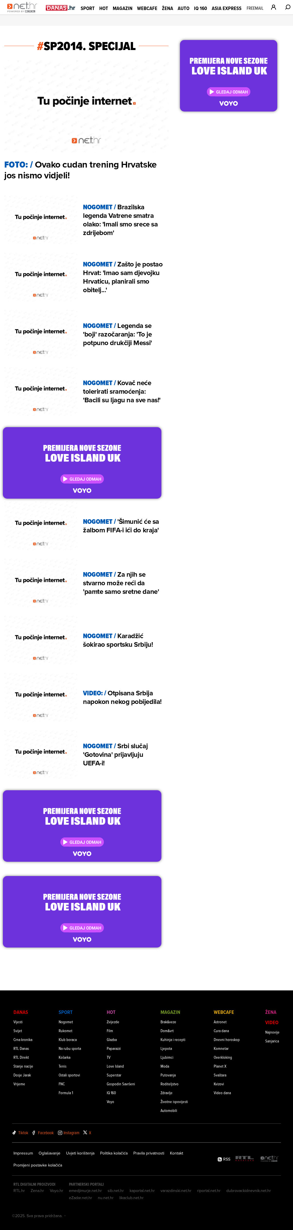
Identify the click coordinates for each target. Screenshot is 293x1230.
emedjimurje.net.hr (85, 1190)
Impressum (23, 1153)
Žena (167, 8)
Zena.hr (37, 1190)
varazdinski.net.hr (176, 1190)
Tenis (62, 1066)
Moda (165, 1066)
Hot (103, 8)
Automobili (169, 1110)
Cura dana (221, 1030)
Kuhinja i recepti (173, 1039)
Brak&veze (168, 1021)
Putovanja (168, 1075)
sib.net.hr (116, 1190)
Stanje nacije (23, 1066)
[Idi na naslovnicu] (23, 13)
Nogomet (66, 1021)
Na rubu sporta (70, 1048)
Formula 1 (66, 1092)
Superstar (114, 1075)
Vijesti (18, 1021)
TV (108, 1057)
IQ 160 (200, 8)
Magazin (122, 8)
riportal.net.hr (209, 1190)
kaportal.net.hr (142, 1190)
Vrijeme (19, 1083)
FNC (62, 1083)
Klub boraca (68, 1039)
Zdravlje (167, 1092)
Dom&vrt (167, 1030)
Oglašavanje (49, 1153)
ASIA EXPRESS (226, 8)
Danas (20, 1012)
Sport (88, 8)
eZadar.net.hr (80, 1198)
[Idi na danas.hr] (61, 7)
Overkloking (223, 1057)
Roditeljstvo (170, 1083)
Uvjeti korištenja (80, 1153)
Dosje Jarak (22, 1075)
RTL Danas (21, 1048)
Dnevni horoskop (227, 1039)
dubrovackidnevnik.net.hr (248, 1190)
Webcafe (147, 8)
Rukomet (65, 1030)
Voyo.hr (56, 1190)
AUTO (183, 8)
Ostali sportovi (69, 1075)
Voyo (110, 1101)
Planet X (220, 1066)
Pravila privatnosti (148, 1153)
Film (110, 1030)
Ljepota (166, 1048)
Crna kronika (22, 1039)
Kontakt (176, 1153)
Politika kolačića (114, 1153)
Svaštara (220, 1075)
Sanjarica (272, 1041)
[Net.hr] (269, 1159)
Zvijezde (113, 1021)
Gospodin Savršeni (121, 1083)
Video (271, 1022)
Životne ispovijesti (174, 1101)
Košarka (64, 1057)
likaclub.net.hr (131, 1198)
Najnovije (272, 1032)
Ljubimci (167, 1057)
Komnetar (221, 1048)
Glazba (112, 1039)
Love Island (115, 1066)
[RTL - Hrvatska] (245, 1159)
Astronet (220, 1021)
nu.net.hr (106, 1198)
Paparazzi (114, 1048)
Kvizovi (219, 1083)
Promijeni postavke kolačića (37, 1165)
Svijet (17, 1030)
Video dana (222, 1092)
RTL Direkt (21, 1057)
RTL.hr (19, 1190)
